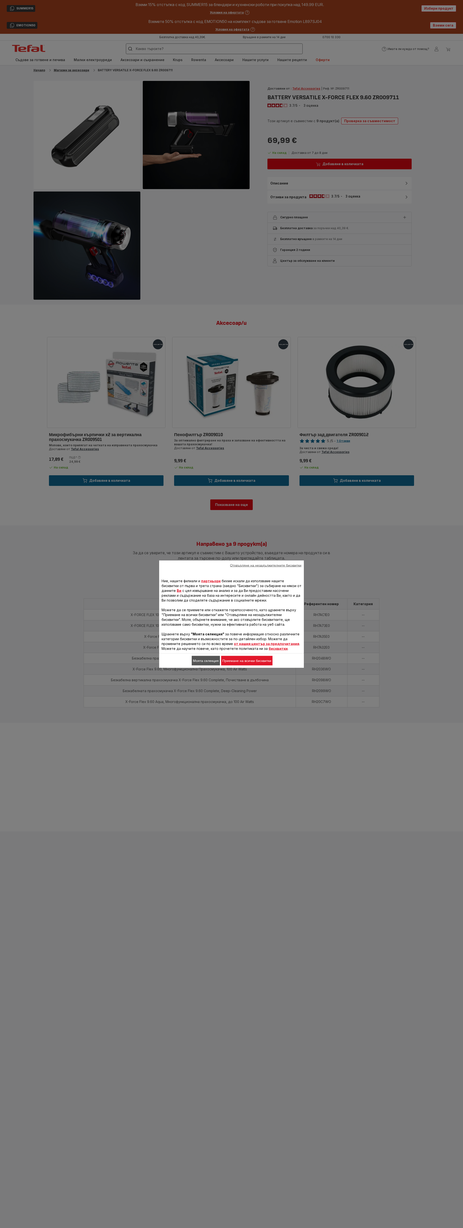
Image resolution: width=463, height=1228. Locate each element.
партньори (211, 581)
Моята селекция (206, 660)
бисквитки (278, 648)
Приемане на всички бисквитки (246, 660)
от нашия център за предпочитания (266, 643)
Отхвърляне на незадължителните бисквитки (265, 565)
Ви (179, 590)
